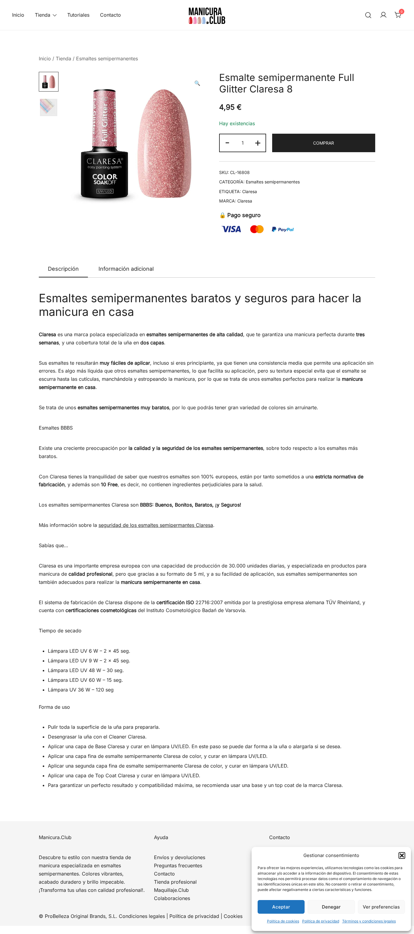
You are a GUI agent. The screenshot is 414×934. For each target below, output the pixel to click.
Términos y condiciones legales (369, 921)
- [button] (227, 142)
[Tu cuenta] (383, 15)
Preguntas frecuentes (178, 865)
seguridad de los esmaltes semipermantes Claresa (155, 525)
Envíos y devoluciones (179, 857)
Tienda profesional (175, 882)
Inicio (18, 15)
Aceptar (281, 907)
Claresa (249, 191)
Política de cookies (283, 921)
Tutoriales (78, 15)
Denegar (331, 907)
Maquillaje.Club (171, 890)
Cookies (233, 916)
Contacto (110, 15)
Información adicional (126, 269)
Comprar (323, 143)
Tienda (42, 15)
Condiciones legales (142, 916)
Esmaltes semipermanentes (107, 58)
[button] (402, 855)
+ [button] (257, 142)
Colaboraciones (172, 898)
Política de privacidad (320, 921)
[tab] (63, 269)
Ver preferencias (381, 907)
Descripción (63, 269)
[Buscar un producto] (368, 15)
